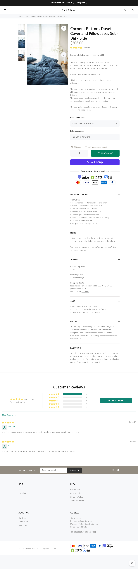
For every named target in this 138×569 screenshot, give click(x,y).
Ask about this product (97, 147)
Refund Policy (76, 493)
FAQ (20, 489)
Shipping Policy (76, 497)
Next (63, 54)
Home (20, 16)
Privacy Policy (76, 489)
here (79, 338)
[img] (8, 422)
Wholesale (22, 525)
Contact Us (23, 521)
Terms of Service (77, 500)
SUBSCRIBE (74, 470)
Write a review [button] (115, 400)
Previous (30, 54)
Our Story (22, 518)
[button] (54, 394)
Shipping (77, 147)
